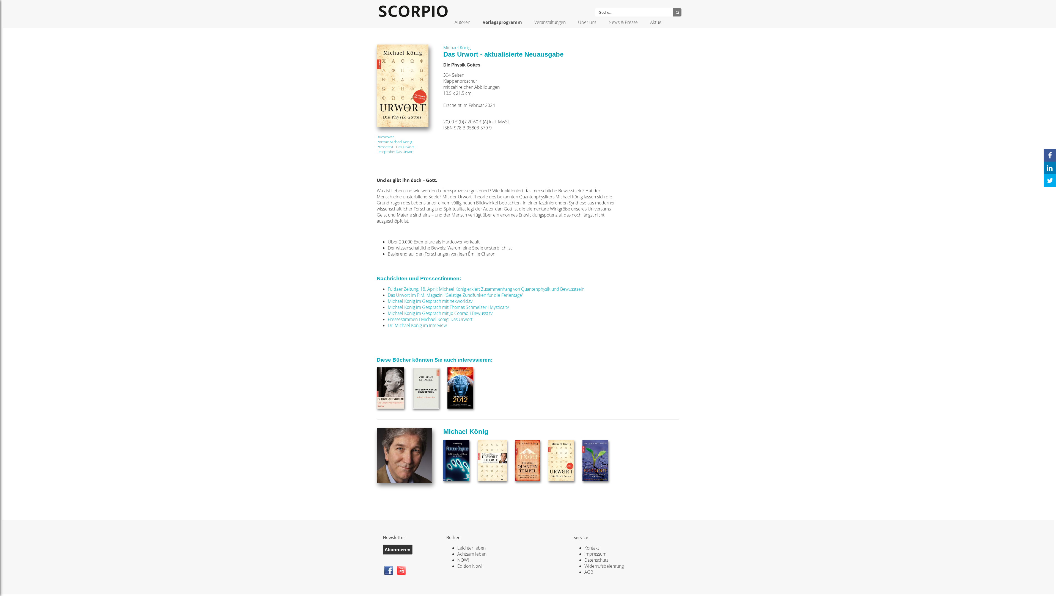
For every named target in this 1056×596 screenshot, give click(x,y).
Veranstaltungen (550, 22)
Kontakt (591, 548)
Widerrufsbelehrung (604, 566)
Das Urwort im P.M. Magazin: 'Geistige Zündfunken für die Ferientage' (455, 295)
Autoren (462, 22)
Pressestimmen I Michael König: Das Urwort (430, 319)
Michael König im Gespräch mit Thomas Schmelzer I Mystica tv (448, 307)
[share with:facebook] (1050, 155)
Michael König (457, 48)
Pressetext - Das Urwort (395, 146)
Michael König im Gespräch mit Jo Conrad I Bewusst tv (440, 313)
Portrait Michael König (394, 141)
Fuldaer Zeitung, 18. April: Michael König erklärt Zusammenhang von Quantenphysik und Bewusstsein (486, 289)
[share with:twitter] (1050, 180)
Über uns (587, 22)
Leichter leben (471, 548)
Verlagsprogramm (502, 22)
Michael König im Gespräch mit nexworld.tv (430, 301)
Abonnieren (398, 550)
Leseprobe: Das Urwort (395, 151)
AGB (588, 572)
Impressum (595, 554)
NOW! (463, 560)
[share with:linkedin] (1050, 168)
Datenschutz (596, 560)
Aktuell (657, 22)
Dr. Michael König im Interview (417, 325)
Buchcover (385, 136)
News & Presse (623, 22)
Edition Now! (469, 566)
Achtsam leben (471, 554)
